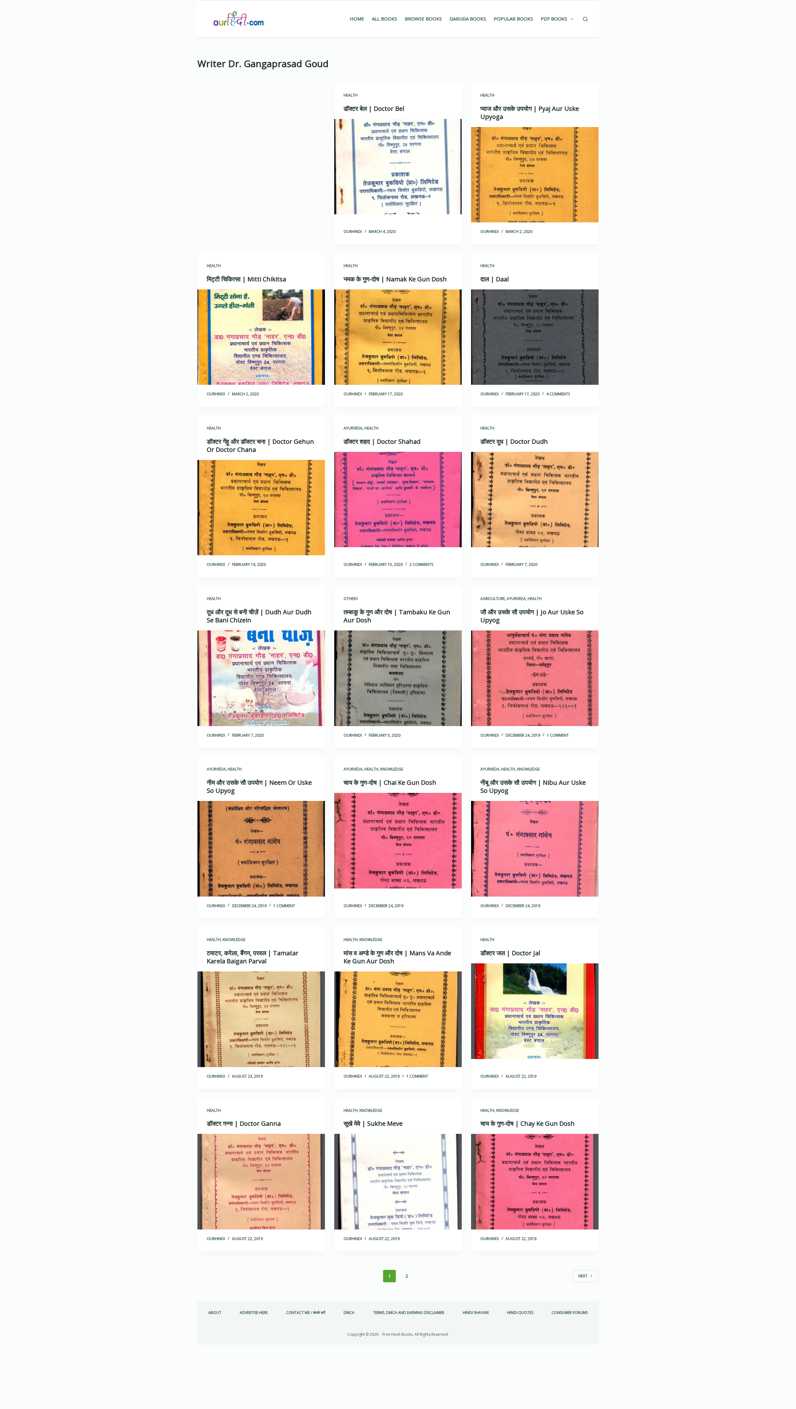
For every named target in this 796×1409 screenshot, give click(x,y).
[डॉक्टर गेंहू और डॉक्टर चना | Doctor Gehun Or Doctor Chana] (261, 508)
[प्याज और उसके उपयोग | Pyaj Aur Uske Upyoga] (535, 175)
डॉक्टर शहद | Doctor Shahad (382, 441)
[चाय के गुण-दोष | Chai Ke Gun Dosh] (398, 841)
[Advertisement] (261, 128)
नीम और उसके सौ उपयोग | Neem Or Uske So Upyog (259, 786)
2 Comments (421, 564)
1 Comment (558, 735)
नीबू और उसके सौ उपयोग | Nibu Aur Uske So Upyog (533, 786)
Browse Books (423, 19)
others (351, 598)
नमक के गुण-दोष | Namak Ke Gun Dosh (395, 279)
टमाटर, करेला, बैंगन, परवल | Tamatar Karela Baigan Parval (252, 957)
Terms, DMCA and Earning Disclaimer (408, 1312)
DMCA (349, 1312)
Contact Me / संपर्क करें (305, 1312)
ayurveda (353, 428)
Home (357, 19)
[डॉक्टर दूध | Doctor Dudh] (535, 500)
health (351, 95)
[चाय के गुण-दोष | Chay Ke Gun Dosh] (535, 1181)
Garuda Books (468, 19)
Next (582, 1276)
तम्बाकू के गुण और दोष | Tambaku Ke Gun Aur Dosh (397, 616)
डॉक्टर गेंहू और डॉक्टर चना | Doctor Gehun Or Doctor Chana (260, 445)
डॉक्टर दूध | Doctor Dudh (514, 441)
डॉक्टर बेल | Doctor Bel (374, 108)
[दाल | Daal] (535, 337)
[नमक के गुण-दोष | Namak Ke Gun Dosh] (398, 337)
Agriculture (492, 598)
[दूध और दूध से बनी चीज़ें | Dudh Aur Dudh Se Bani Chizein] (261, 678)
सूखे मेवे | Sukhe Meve (373, 1123)
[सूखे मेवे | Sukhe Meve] (398, 1181)
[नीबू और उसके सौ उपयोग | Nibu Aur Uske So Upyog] (535, 849)
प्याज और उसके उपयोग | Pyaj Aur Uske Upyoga (529, 112)
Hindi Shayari (476, 1312)
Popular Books (513, 19)
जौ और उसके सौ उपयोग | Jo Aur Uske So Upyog (532, 616)
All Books (384, 19)
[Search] (585, 19)
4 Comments (558, 394)
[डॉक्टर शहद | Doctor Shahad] (398, 500)
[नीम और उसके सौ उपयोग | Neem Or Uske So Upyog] (261, 849)
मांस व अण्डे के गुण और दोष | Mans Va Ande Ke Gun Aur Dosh (397, 957)
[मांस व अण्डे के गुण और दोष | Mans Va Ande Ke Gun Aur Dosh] (398, 1019)
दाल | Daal (494, 279)
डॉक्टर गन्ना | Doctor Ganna (244, 1123)
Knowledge (391, 769)
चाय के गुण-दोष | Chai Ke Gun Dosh (390, 782)
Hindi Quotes (520, 1312)
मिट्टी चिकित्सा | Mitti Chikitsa (246, 279)
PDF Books (554, 19)
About (214, 1312)
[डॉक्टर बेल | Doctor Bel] (398, 167)
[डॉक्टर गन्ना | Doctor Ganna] (261, 1181)
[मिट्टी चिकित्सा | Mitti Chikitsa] (261, 337)
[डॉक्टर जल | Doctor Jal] (535, 1011)
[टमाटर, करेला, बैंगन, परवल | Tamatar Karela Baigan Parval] (261, 1019)
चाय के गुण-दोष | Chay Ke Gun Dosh (527, 1123)
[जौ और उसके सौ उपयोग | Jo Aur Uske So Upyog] (535, 678)
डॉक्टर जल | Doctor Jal (510, 953)
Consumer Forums (570, 1312)
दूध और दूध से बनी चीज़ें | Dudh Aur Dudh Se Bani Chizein (259, 616)
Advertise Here (254, 1312)
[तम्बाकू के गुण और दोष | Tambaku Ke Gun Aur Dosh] (398, 678)
